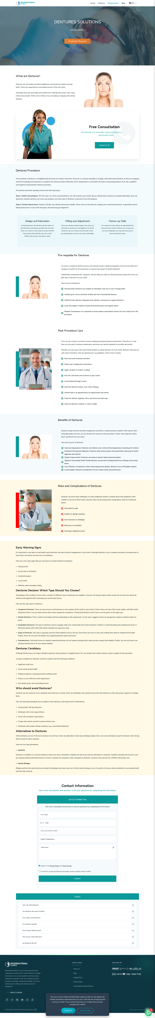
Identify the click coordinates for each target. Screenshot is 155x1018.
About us (101, 3)
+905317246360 (16, 993)
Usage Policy (78, 978)
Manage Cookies (85, 1011)
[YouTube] (22, 1000)
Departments (113, 3)
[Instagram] (27, 1000)
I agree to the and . (56, 866)
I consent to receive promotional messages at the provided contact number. (65, 871)
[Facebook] (7, 1000)
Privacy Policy (54, 866)
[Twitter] (12, 1000)
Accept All (68, 1010)
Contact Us (103, 145)
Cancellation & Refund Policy (83, 986)
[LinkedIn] (17, 1000)
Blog (123, 3)
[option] (77, 32)
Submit (77, 879)
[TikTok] (32, 1000)
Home (92, 3)
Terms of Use (67, 866)
